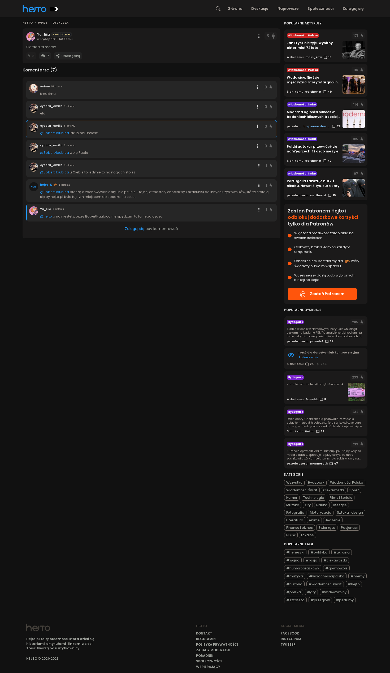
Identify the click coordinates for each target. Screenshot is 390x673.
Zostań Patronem (327, 293)
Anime (314, 520)
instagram (291, 639)
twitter (288, 644)
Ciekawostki (333, 490)
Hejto (28, 23)
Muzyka (292, 505)
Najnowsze (288, 8)
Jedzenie (332, 520)
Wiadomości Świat (302, 490)
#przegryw (320, 600)
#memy (357, 576)
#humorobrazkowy (302, 568)
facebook (290, 633)
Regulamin (206, 639)
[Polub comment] (271, 87)
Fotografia (295, 512)
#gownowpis (336, 568)
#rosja (311, 560)
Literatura (294, 520)
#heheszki (295, 552)
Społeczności (320, 8)
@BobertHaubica (54, 133)
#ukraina (341, 552)
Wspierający (208, 667)
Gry (308, 505)
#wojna (293, 560)
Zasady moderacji (213, 650)
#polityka (318, 552)
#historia (294, 584)
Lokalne (307, 535)
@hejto (46, 216)
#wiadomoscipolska (326, 576)
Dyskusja (60, 23)
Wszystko (294, 482)
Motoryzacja (320, 512)
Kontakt (204, 633)
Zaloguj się (353, 8)
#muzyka (294, 576)
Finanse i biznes (299, 527)
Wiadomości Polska (346, 482)
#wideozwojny (334, 592)
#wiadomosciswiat (325, 584)
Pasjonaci (349, 527)
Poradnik (204, 655)
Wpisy (42, 23)
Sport (354, 490)
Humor (291, 497)
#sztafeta (295, 600)
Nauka (321, 505)
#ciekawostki (335, 560)
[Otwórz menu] (259, 36)
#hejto (354, 584)
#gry (311, 592)
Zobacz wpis (308, 357)
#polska (293, 592)
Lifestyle (340, 505)
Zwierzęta (326, 527)
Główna (234, 8)
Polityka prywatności (217, 644)
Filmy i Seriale (341, 497)
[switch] (54, 9)
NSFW (291, 535)
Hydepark (316, 482)
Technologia (313, 497)
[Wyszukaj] (218, 9)
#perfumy (345, 600)
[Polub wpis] (273, 36)
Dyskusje (259, 8)
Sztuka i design (350, 512)
